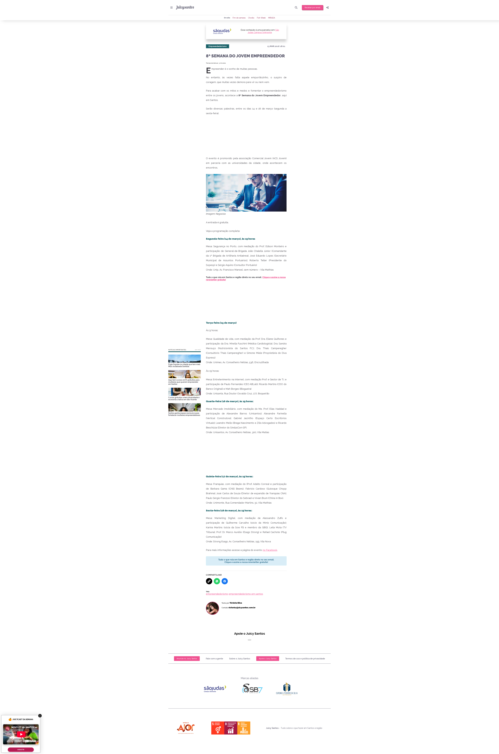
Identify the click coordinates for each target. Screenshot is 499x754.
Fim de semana (239, 18)
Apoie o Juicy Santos (268, 659)
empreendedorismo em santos (246, 594)
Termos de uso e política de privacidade (305, 658)
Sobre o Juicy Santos (239, 658)
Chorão (251, 18)
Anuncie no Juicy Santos (187, 659)
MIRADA (271, 18)
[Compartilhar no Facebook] (225, 581)
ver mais (198, 350)
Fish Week (261, 18)
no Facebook (270, 550)
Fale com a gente (214, 658)
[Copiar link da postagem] (209, 581)
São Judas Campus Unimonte (263, 31)
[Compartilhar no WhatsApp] (217, 581)
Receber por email (312, 8)
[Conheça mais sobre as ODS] (230, 727)
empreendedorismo (217, 594)
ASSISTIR (20, 749)
